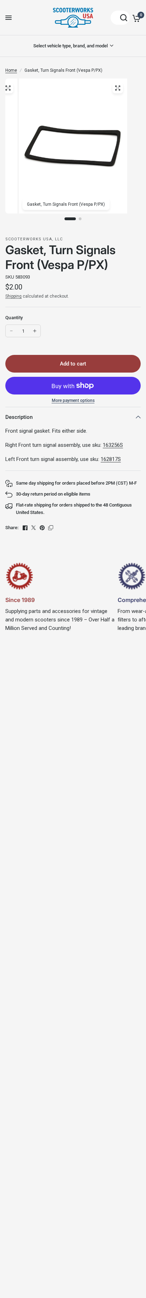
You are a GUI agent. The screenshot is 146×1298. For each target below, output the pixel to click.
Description (19, 417)
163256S (113, 445)
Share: (11, 527)
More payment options (73, 400)
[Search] (120, 18)
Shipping (13, 296)
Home (11, 70)
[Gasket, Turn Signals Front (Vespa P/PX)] (117, 88)
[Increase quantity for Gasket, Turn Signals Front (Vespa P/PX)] (34, 331)
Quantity (14, 317)
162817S (111, 459)
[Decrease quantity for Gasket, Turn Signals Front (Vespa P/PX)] (11, 331)
